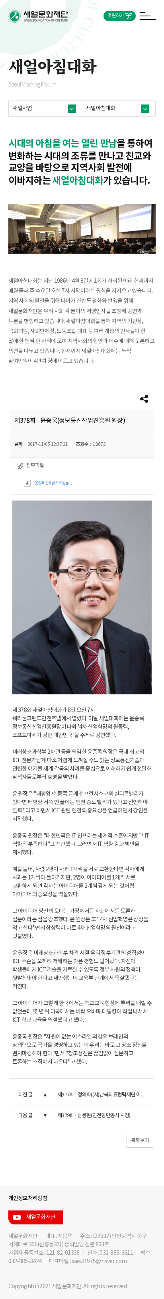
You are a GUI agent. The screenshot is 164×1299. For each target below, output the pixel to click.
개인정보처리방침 (27, 1198)
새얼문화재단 (41, 1217)
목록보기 (140, 1141)
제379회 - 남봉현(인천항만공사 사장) (94, 1116)
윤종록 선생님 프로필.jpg (53, 483)
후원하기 (115, 15)
